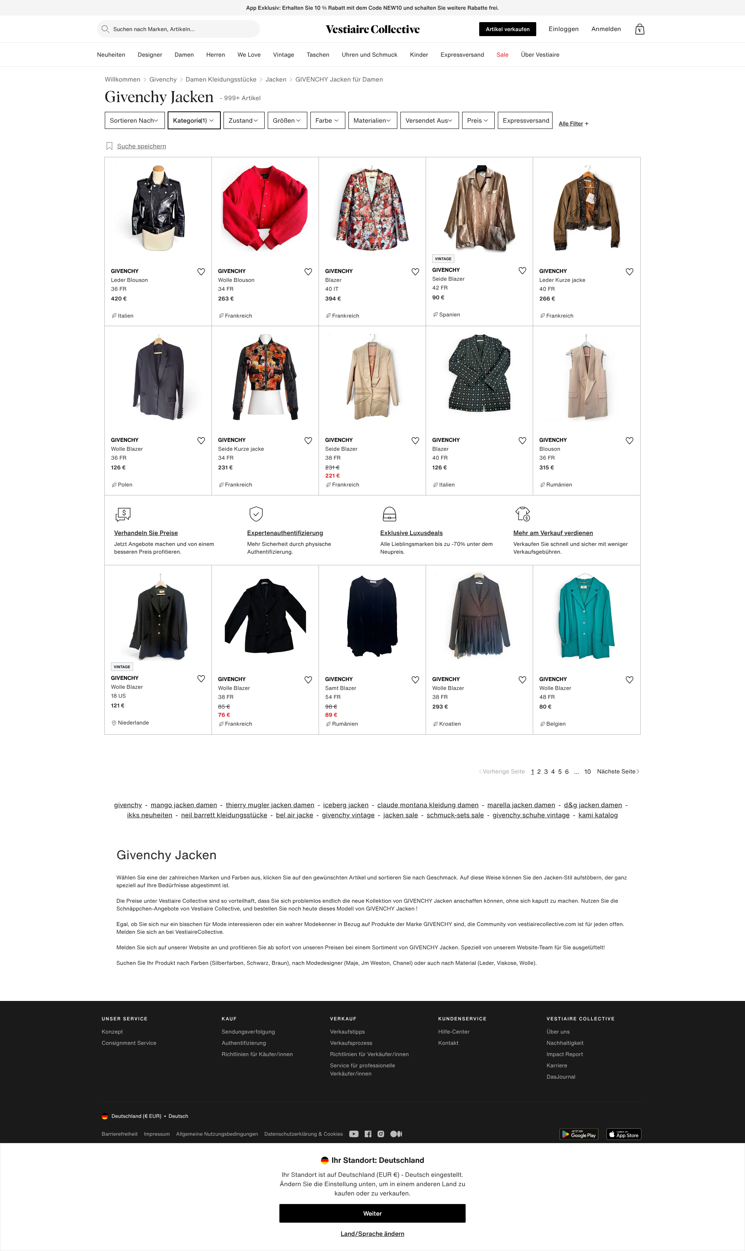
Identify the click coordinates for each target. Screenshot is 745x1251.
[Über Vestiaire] (566, 55)
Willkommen (122, 79)
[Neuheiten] (131, 55)
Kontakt (448, 1043)
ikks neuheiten (149, 815)
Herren (215, 54)
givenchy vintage (348, 815)
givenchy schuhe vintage (531, 815)
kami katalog (598, 815)
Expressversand (462, 54)
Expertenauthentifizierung (285, 532)
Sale (503, 54)
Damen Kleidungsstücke (221, 79)
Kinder (419, 54)
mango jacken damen (184, 805)
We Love (249, 54)
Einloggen (564, 29)
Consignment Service (129, 1043)
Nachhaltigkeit (565, 1043)
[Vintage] (300, 55)
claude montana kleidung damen (427, 805)
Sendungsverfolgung (248, 1032)
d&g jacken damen (593, 805)
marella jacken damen (521, 805)
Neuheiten (111, 54)
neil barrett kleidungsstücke (224, 815)
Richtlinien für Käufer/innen (257, 1054)
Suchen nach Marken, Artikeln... (154, 29)
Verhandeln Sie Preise (146, 532)
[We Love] (267, 55)
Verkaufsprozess (351, 1043)
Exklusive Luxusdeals (411, 532)
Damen (184, 54)
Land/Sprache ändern (372, 1233)
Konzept (112, 1032)
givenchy (128, 805)
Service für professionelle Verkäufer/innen (362, 1070)
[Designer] (168, 55)
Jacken (275, 79)
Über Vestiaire (540, 54)
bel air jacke (294, 815)
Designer (150, 54)
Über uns (558, 1032)
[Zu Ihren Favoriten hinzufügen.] (201, 271)
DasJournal (561, 1077)
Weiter (372, 1213)
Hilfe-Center (454, 1032)
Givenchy (163, 79)
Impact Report (565, 1054)
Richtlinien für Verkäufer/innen (369, 1054)
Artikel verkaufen (508, 29)
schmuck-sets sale (455, 815)
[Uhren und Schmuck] (404, 55)
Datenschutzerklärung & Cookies (303, 1134)
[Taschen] (336, 55)
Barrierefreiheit (120, 1134)
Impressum (157, 1134)
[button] (639, 29)
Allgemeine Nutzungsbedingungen (217, 1134)
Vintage (283, 54)
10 (587, 771)
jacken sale (400, 815)
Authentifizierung (244, 1043)
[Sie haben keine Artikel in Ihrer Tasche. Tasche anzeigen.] (639, 29)
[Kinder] (434, 55)
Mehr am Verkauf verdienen (553, 532)
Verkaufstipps (347, 1032)
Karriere (557, 1066)
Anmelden (606, 29)
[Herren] (231, 55)
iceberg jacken (346, 805)
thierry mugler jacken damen (270, 805)
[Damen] (200, 55)
